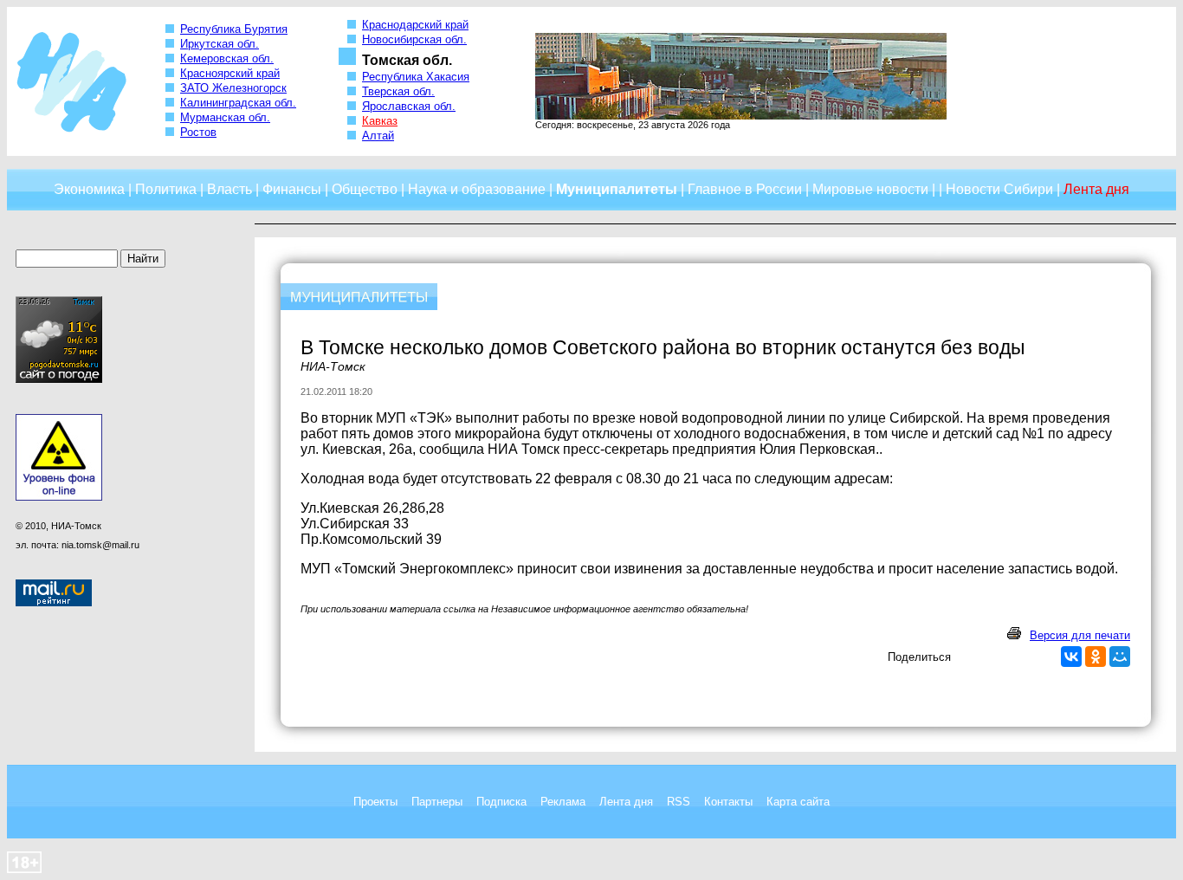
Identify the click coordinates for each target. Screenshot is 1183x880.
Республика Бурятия (234, 29)
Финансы (291, 189)
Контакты (728, 801)
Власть (229, 189)
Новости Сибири (999, 189)
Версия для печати (1080, 635)
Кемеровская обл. (227, 58)
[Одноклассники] (1095, 656)
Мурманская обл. (225, 117)
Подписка (501, 801)
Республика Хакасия (415, 76)
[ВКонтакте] (1071, 656)
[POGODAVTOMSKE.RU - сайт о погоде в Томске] (59, 379)
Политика (166, 189)
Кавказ (380, 120)
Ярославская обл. (409, 106)
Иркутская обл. (219, 43)
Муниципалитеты (616, 189)
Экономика (89, 189)
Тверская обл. (398, 91)
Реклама (562, 801)
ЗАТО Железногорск (233, 87)
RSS (678, 801)
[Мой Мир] (1119, 656)
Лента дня (626, 801)
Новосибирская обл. (414, 39)
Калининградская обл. (238, 102)
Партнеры (436, 801)
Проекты (375, 801)
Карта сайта (798, 801)
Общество (365, 189)
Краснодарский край (415, 24)
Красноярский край (230, 73)
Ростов (198, 132)
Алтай (378, 135)
